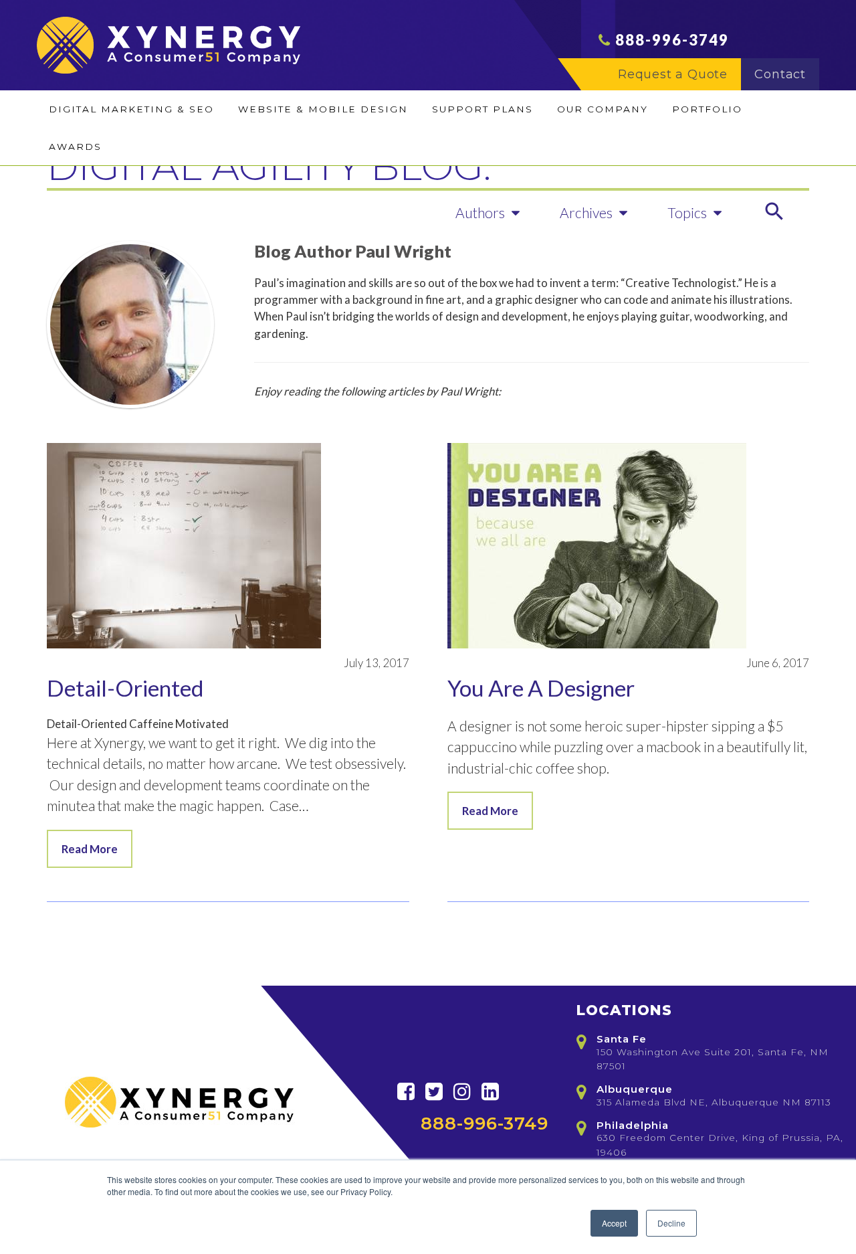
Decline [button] (671, 1223)
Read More (90, 849)
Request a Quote (673, 74)
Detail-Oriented (125, 688)
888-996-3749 (672, 40)
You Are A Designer (541, 688)
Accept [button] (614, 1223)
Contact (780, 74)
